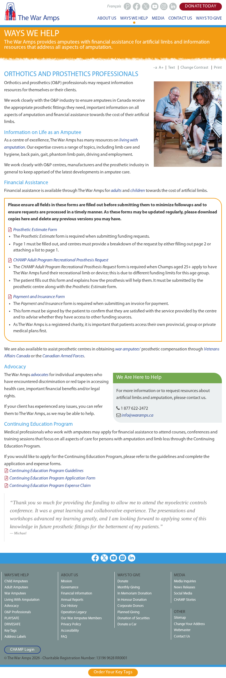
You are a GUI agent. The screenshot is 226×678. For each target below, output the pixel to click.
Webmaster (182, 630)
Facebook (95, 558)
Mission (66, 581)
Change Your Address (189, 624)
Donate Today (200, 6)
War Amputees (15, 593)
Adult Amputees (16, 587)
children (137, 191)
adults (116, 191)
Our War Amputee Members (81, 618)
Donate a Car (126, 624)
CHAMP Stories (185, 600)
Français (114, 6)
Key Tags (10, 631)
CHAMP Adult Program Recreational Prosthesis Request (60, 260)
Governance (69, 587)
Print (218, 68)
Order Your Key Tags (113, 672)
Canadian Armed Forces (63, 356)
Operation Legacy (74, 612)
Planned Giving (128, 612)
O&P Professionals (17, 612)
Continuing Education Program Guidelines (46, 471)
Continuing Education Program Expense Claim (50, 486)
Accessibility (70, 631)
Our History (69, 606)
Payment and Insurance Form (39, 297)
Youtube (113, 558)
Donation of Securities (133, 618)
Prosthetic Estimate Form (35, 230)
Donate (122, 581)
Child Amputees (16, 581)
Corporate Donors (130, 606)
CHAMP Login (22, 650)
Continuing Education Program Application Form (52, 478)
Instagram (122, 558)
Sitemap (180, 618)
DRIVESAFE (12, 624)
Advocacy (11, 606)
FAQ (64, 637)
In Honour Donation (132, 600)
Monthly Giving (128, 587)
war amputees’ (128, 349)
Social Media (183, 593)
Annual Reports (72, 600)
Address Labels (15, 637)
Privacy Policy (71, 624)
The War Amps (31, 12)
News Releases (184, 587)
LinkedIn (131, 558)
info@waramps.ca (137, 415)
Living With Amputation (21, 600)
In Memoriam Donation (134, 593)
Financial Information (76, 593)
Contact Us (182, 636)
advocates (40, 375)
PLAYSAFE (11, 618)
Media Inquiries (185, 581)
